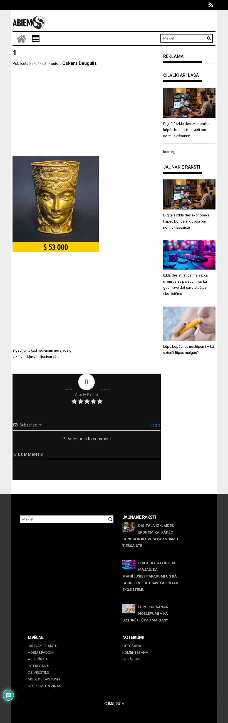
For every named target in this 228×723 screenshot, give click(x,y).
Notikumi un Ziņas (44, 686)
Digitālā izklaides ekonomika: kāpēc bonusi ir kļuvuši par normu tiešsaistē (150, 536)
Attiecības (37, 659)
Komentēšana (135, 652)
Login (155, 425)
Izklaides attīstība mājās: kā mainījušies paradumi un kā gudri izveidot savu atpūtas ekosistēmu (150, 576)
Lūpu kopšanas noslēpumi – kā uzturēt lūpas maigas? (145, 613)
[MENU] (35, 39)
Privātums (132, 659)
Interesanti (38, 666)
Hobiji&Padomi (41, 652)
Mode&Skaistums (44, 679)
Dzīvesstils (38, 672)
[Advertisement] (87, 114)
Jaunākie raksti (42, 646)
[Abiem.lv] (21, 38)
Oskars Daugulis (79, 63)
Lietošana (131, 646)
